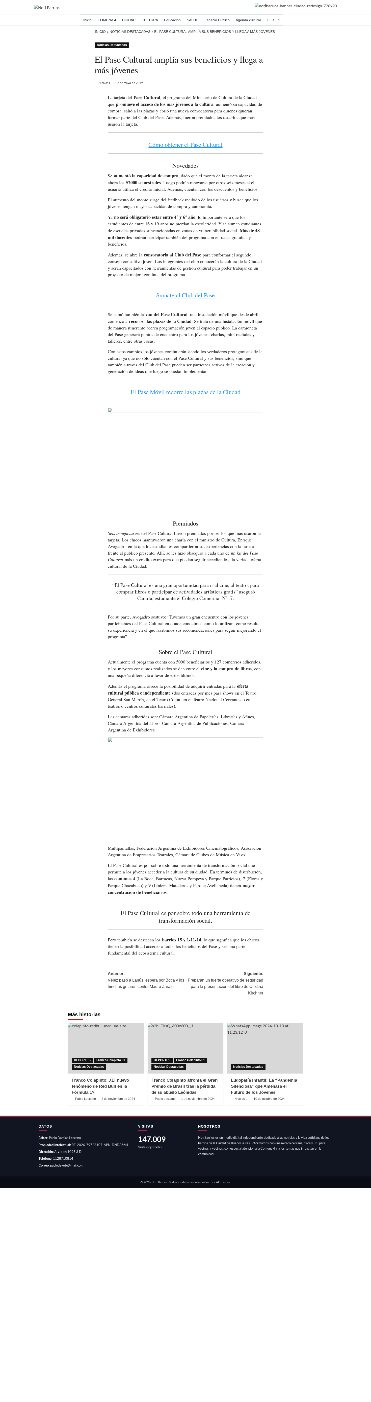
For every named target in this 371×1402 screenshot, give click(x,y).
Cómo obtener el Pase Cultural (185, 144)
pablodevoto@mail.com (66, 1165)
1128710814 (63, 1158)
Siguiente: (225, 983)
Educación (172, 20)
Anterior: (146, 980)
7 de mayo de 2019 (130, 82)
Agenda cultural (248, 20)
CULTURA (150, 20)
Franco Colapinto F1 (110, 1060)
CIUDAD (129, 20)
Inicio (87, 20)
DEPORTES (82, 1060)
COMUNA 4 (107, 20)
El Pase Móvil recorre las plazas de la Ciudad (186, 392)
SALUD (192, 20)
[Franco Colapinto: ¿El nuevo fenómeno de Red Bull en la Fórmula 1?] (106, 1048)
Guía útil (273, 20)
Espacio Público (217, 20)
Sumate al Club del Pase (185, 295)
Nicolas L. (104, 82)
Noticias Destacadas (112, 45)
